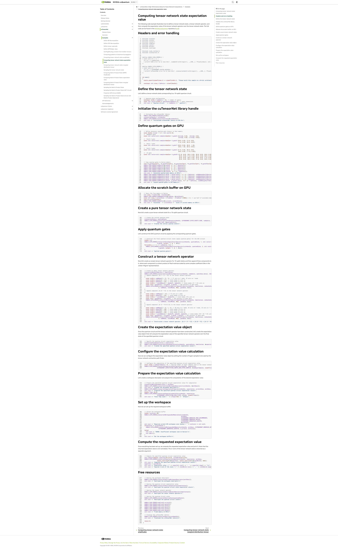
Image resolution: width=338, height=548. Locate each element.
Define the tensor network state (225, 19)
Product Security (174, 543)
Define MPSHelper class (111, 49)
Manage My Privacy (114, 543)
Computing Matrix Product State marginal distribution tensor (116, 83)
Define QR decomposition (111, 40)
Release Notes (105, 18)
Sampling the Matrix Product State (114, 87)
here (177, 28)
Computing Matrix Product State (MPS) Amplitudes (115, 74)
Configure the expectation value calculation (225, 46)
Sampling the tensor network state (114, 70)
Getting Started (105, 21)
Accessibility (153, 543)
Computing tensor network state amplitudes (116, 57)
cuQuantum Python (106, 106)
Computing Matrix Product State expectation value (117, 79)
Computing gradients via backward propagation (117, 54)
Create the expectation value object (226, 42)
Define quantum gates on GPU (225, 26)
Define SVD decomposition (111, 43)
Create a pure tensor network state (226, 32)
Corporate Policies (163, 543)
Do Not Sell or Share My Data (129, 543)
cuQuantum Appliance (107, 109)
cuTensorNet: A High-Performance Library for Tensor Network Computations (161, 7)
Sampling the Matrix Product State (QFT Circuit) (117, 90)
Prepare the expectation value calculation (224, 51)
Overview (103, 15)
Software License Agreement (109, 112)
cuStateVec (104, 26)
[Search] (232, 2)
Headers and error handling (224, 16)
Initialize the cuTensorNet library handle (225, 23)
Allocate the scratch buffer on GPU (226, 29)
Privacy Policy (104, 543)
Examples (105, 38)
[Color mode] (237, 2)
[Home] (136, 7)
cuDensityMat (105, 24)
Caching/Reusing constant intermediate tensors (117, 51)
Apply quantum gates (222, 35)
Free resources (220, 63)
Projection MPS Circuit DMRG (112, 93)
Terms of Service (144, 543)
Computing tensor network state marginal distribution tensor (116, 66)
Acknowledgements (108, 103)
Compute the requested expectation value (226, 59)
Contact (182, 543)
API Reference (106, 100)
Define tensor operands (110, 46)
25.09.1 (133, 2)
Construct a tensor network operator (224, 39)
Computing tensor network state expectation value (117, 61)
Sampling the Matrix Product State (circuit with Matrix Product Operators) (117, 97)
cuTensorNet (104, 29)
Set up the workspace (222, 55)
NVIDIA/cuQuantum (161, 28)
